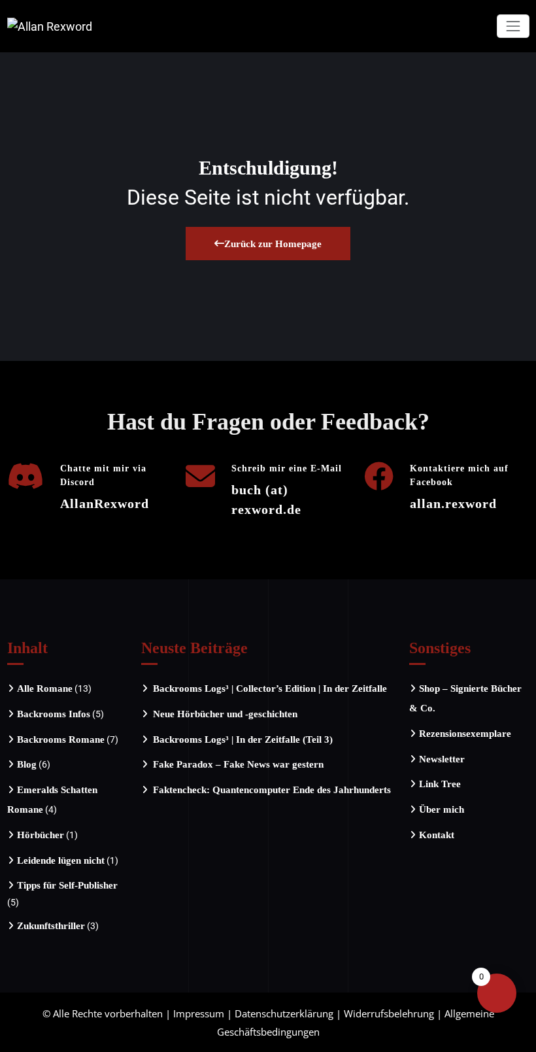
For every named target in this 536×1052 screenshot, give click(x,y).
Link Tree (440, 784)
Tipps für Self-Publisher (67, 885)
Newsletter (442, 759)
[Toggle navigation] (513, 25)
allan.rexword (453, 503)
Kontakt (436, 835)
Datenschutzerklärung (284, 1013)
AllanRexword (104, 503)
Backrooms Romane (61, 739)
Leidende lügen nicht (61, 860)
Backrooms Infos (53, 714)
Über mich (441, 809)
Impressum (198, 1013)
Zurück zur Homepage (273, 244)
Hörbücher (40, 835)
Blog (27, 764)
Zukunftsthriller (51, 926)
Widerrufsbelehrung (389, 1013)
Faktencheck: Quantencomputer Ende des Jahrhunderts (272, 790)
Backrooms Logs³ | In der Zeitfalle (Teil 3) (243, 739)
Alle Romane (45, 688)
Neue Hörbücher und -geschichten (225, 714)
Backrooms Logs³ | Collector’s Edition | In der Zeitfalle (270, 688)
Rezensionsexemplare (465, 733)
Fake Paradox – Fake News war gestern (238, 764)
